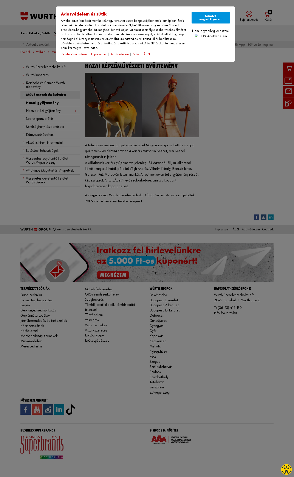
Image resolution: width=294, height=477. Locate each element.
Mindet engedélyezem (210, 17)
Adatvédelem (120, 54)
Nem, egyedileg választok (210, 31)
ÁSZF (147, 54)
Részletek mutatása (74, 54)
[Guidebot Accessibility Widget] (286, 469)
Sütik (136, 54)
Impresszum (99, 54)
